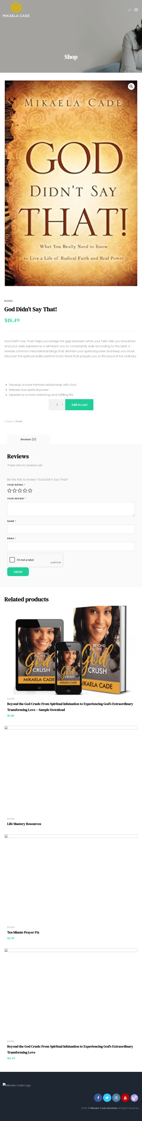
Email (11, 538)
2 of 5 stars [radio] (14, 490)
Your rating (16, 485)
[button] (131, 86)
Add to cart (79, 404)
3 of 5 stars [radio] (20, 490)
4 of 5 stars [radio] (25, 490)
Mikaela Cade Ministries (103, 1108)
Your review (16, 498)
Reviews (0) (28, 439)
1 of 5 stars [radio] (9, 490)
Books (8, 301)
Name (11, 521)
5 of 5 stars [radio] (30, 490)
